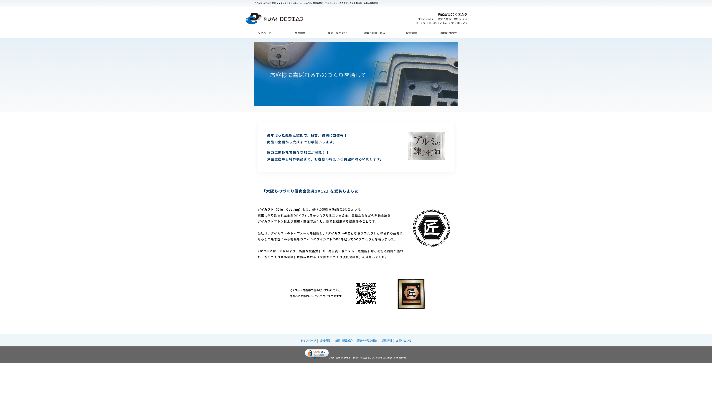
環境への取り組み (374, 33)
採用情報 (411, 33)
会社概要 (300, 33)
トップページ (263, 33)
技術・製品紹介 (337, 33)
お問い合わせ (448, 33)
